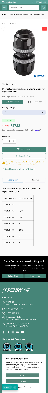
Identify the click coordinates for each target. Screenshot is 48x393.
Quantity (6, 137)
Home (4, 15)
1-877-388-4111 (12, 313)
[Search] (36, 7)
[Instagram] (13, 332)
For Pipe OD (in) (9, 108)
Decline (23, 381)
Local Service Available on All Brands (20, 169)
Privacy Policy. (22, 369)
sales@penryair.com (15, 309)
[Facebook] (3, 332)
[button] (4, 7)
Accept (23, 375)
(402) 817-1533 (12, 319)
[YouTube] (22, 332)
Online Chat (13, 276)
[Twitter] (8, 332)
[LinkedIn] (17, 332)
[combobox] (24, 7)
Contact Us (35, 276)
